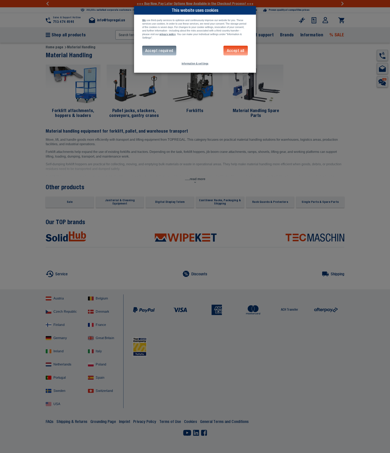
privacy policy (167, 34)
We (144, 20)
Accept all (235, 50)
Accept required (159, 50)
